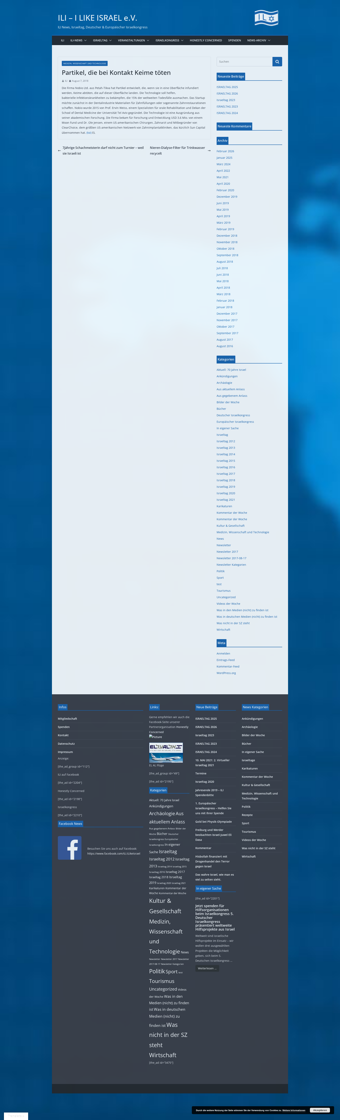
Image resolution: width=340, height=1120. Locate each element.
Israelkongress (167, 40)
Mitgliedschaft (67, 718)
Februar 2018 (225, 300)
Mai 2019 (223, 209)
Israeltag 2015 (226, 461)
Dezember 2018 (227, 235)
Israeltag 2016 (226, 467)
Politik (221, 571)
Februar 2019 (225, 229)
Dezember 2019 (227, 196)
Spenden (234, 40)
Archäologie (224, 383)
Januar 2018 (224, 307)
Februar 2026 (225, 151)
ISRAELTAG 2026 (227, 93)
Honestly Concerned (206, 40)
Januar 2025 (224, 157)
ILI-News (76, 40)
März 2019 (223, 222)
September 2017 (227, 333)
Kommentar (203, 848)
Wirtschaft (223, 629)
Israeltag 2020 (226, 493)
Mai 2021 (223, 177)
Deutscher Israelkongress (233, 415)
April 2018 (223, 287)
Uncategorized (226, 597)
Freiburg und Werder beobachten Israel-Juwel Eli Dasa (213, 835)
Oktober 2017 (225, 326)
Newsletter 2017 (227, 552)
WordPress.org (226, 673)
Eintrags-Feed (226, 660)
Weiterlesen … (207, 968)
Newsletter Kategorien (231, 564)
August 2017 (225, 339)
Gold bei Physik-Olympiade (213, 821)
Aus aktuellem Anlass (231, 389)
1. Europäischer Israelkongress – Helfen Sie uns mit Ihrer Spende (213, 808)
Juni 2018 (223, 274)
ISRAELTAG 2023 (227, 106)
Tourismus (224, 590)
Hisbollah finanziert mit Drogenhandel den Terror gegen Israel (212, 861)
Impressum (65, 752)
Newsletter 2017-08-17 (231, 558)
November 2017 (227, 320)
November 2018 (227, 242)
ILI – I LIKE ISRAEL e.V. (97, 17)
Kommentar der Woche (232, 513)
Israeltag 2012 (226, 441)
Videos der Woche (228, 603)
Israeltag (100, 40)
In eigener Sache (228, 428)
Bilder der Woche (228, 402)
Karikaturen (224, 506)
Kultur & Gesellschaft (231, 526)
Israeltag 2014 (226, 454)
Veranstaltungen (131, 40)
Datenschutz (66, 743)
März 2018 (223, 294)
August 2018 (225, 261)
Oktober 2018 (225, 248)
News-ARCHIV (256, 40)
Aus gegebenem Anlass (232, 396)
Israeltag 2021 (226, 500)
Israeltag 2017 (226, 474)
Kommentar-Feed (228, 666)
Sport (220, 577)
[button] (84, 40)
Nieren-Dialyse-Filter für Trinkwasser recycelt (177, 151)
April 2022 (223, 170)
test (219, 584)
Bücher (221, 409)
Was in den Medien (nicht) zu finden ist (242, 610)
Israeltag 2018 (226, 480)
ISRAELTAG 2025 (227, 87)
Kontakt (63, 735)
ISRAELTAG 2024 (227, 113)
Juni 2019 (223, 203)
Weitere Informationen (293, 1110)
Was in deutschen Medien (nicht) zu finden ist (247, 616)
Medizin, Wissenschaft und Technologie (84, 63)
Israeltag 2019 (226, 487)
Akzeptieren (320, 1110)
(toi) (89, 132)
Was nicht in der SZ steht (233, 623)
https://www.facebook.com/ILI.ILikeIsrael (113, 853)
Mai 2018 (223, 281)
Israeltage (248, 760)
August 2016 (225, 346)
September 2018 (227, 255)
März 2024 (223, 164)
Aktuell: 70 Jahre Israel (231, 370)
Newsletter (224, 545)
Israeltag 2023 (226, 100)
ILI (62, 40)
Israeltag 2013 (226, 448)
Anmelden (223, 653)
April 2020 (223, 183)
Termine (200, 773)
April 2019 (223, 216)
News (220, 539)
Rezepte (247, 815)
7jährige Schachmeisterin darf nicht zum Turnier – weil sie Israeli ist (103, 151)
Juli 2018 (222, 268)
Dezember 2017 (227, 313)
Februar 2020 (225, 190)
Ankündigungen (227, 376)
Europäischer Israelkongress (235, 422)
